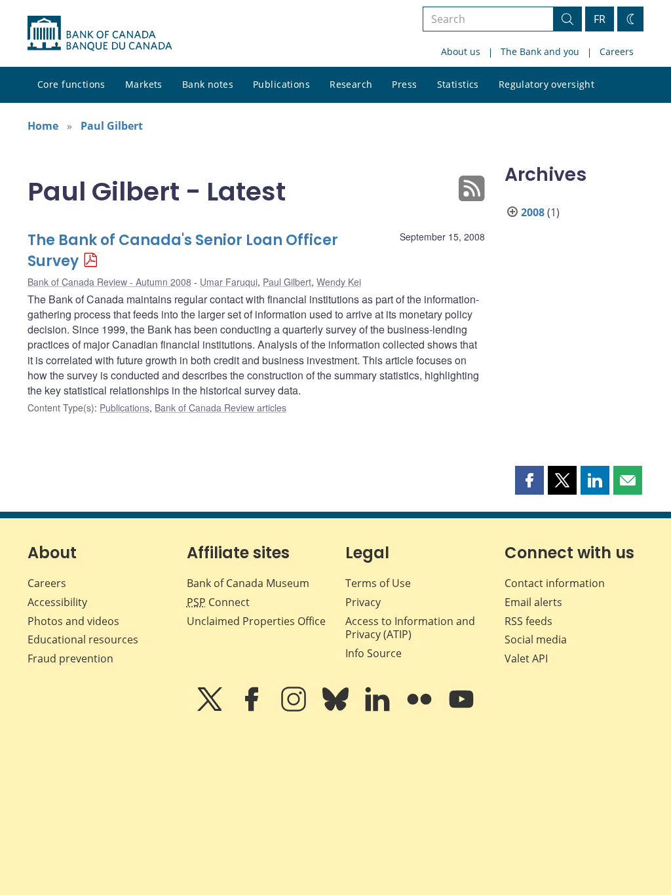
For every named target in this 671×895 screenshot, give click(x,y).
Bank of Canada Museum (248, 583)
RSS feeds (528, 621)
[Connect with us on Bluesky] (337, 708)
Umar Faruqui (229, 281)
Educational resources (83, 639)
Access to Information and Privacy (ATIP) (410, 628)
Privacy (363, 602)
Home (43, 126)
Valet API (526, 658)
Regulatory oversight (546, 84)
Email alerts (533, 602)
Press (404, 84)
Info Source (373, 653)
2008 (533, 212)
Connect (218, 602)
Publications (281, 84)
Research (351, 84)
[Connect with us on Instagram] (295, 708)
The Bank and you (540, 51)
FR (599, 19)
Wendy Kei (338, 281)
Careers (617, 51)
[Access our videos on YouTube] (461, 708)
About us (460, 51)
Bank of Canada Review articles (220, 407)
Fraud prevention (70, 658)
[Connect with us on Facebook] (253, 708)
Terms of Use (378, 583)
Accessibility (57, 602)
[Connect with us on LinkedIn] (379, 708)
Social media (536, 639)
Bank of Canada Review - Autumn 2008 (109, 281)
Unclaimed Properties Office (256, 621)
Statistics (458, 84)
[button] (529, 480)
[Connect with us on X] (211, 708)
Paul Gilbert (112, 126)
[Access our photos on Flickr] (421, 708)
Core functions (71, 84)
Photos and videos (73, 621)
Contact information (555, 583)
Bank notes (207, 84)
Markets (144, 84)
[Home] (100, 33)
